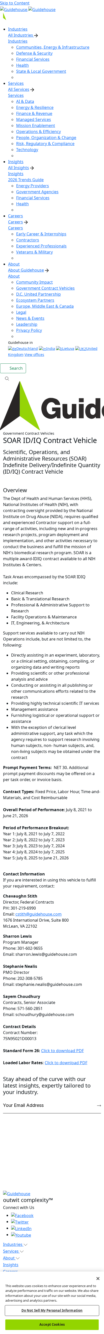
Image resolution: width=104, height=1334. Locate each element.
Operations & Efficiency (38, 131)
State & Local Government (41, 71)
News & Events (30, 318)
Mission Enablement (35, 125)
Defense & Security (34, 53)
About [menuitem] (14, 264)
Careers (15, 222)
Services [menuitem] (16, 83)
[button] (52, 378)
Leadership (26, 324)
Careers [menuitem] (15, 216)
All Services (18, 89)
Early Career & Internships (41, 234)
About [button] (9, 1258)
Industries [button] (13, 1244)
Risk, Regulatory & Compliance (45, 143)
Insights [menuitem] (15, 161)
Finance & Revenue (34, 113)
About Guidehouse (26, 270)
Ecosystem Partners (35, 300)
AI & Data (25, 101)
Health (22, 65)
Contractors (27, 240)
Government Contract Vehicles (45, 288)
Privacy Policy (29, 330)
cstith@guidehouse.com (38, 914)
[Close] (97, 1278)
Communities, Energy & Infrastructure (52, 47)
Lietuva (68, 348)
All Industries (21, 35)
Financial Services (32, 59)
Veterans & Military (34, 252)
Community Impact (34, 282)
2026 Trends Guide (26, 179)
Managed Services (33, 119)
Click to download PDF (62, 1050)
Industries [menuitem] (18, 29)
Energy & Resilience (35, 107)
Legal (21, 312)
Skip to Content (15, 3)
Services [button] (11, 1251)
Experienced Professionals (41, 246)
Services (16, 95)
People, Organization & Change (46, 137)
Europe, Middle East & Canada (45, 306)
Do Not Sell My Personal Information (52, 1310)
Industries (18, 41)
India (50, 348)
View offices (34, 354)
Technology (27, 149)
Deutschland (27, 348)
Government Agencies (37, 192)
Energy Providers (32, 185)
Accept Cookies (52, 1324)
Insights (15, 173)
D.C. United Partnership (38, 294)
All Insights (18, 167)
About (14, 276)
